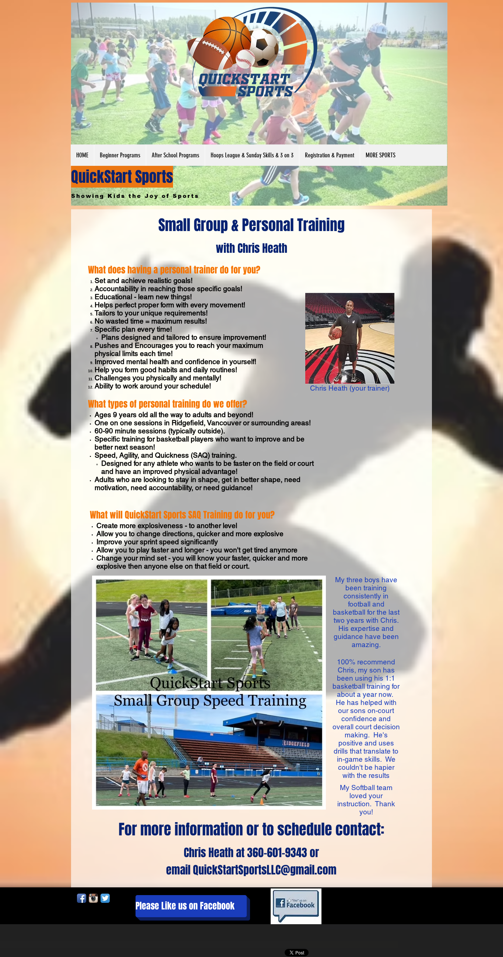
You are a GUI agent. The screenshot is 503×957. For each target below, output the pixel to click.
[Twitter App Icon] (105, 898)
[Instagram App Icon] (93, 898)
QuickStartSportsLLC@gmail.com (265, 870)
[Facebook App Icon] (81, 898)
